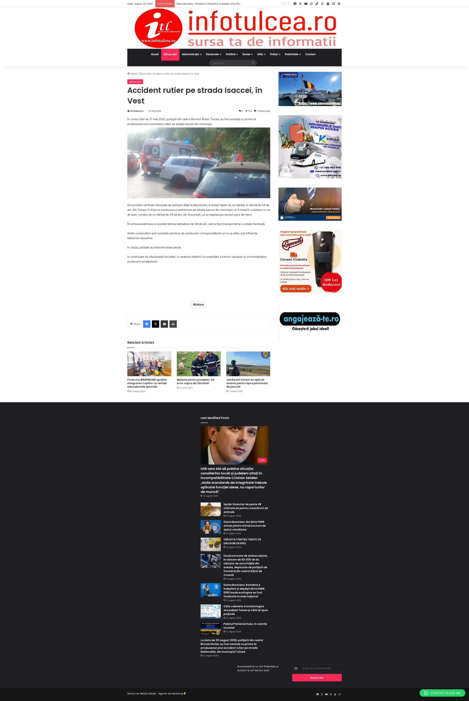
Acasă (155, 54)
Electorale (212, 54)
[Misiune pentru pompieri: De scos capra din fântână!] (199, 364)
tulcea (199, 304)
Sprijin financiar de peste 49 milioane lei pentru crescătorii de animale (246, 508)
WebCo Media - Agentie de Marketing (161, 693)
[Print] (173, 324)
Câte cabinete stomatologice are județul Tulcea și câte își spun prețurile (246, 610)
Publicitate (291, 54)
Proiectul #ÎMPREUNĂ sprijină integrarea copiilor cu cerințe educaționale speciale (147, 383)
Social (246, 54)
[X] (155, 324)
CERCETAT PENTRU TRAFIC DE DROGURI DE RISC (242, 541)
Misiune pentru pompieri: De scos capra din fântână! (196, 381)
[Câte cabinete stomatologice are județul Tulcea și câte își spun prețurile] (211, 611)
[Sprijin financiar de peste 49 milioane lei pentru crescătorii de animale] (211, 509)
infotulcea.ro (136, 111)
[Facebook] (146, 324)
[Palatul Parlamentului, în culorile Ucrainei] (211, 629)
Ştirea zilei (170, 54)
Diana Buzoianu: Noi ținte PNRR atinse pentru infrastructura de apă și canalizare (245, 525)
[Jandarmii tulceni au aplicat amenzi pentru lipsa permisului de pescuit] (248, 364)
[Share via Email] (164, 324)
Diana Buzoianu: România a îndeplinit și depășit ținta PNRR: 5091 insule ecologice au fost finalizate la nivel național (241, 3)
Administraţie (190, 54)
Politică (230, 54)
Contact (310, 54)
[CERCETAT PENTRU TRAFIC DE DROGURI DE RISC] (211, 544)
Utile (260, 54)
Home (133, 73)
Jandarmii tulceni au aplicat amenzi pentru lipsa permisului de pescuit (247, 383)
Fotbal (274, 54)
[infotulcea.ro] (234, 28)
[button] (442, 693)
